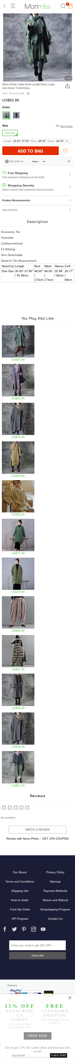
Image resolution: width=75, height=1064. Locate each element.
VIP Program (19, 918)
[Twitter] (14, 929)
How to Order (20, 900)
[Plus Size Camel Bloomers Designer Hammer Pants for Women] (18, 614)
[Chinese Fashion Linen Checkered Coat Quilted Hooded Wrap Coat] (18, 691)
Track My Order (20, 909)
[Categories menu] (13, 6)
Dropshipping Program (55, 909)
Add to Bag (30, 151)
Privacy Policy (55, 872)
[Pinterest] (24, 929)
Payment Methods (55, 890)
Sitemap (55, 881)
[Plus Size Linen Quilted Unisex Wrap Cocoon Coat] (18, 575)
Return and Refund (55, 900)
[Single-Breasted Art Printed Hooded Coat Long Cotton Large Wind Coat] (18, 769)
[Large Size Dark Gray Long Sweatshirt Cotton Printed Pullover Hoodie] (18, 420)
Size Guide (66, 126)
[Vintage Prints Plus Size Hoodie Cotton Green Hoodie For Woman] (18, 343)
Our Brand (20, 872)
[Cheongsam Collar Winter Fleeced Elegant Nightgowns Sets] (18, 498)
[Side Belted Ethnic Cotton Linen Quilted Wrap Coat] (18, 537)
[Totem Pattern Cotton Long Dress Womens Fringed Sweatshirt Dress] (18, 382)
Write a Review (37, 829)
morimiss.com (37, 6)
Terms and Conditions (19, 881)
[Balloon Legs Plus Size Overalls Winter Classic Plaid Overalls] (18, 653)
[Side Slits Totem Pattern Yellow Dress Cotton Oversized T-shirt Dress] (18, 459)
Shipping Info (20, 890)
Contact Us (55, 918)
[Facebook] (5, 929)
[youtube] (43, 929)
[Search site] (62, 6)
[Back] (5, 6)
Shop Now (37, 1035)
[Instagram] (33, 929)
